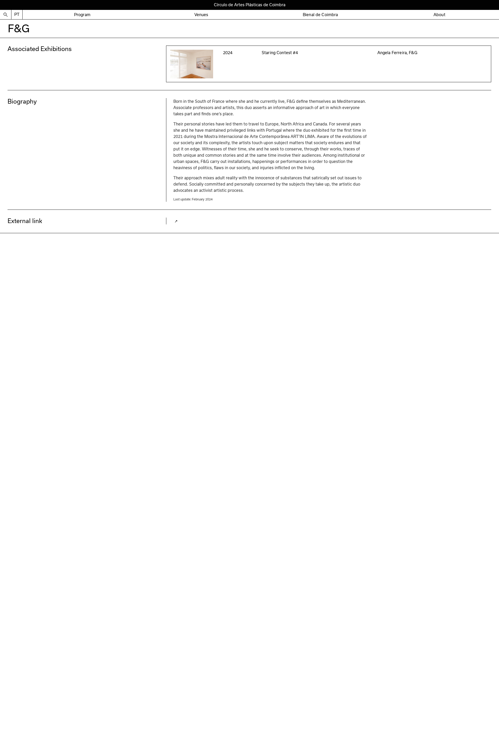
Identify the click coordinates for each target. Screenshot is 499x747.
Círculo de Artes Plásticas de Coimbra (249, 4)
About (439, 14)
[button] (82, 15)
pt (16, 14)
